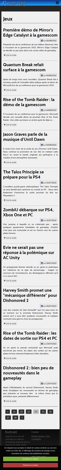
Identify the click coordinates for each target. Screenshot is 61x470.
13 (29, 412)
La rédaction (36, 439)
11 (14, 412)
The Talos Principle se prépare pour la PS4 (23, 174)
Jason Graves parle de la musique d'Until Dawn (25, 137)
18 (15, 417)
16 (50, 412)
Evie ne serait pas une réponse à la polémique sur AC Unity (28, 252)
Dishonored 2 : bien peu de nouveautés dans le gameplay (28, 373)
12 (21, 412)
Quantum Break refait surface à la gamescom (24, 67)
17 (8, 417)
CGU (48, 436)
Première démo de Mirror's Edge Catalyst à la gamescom (30, 32)
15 (43, 412)
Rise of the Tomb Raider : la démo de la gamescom (28, 102)
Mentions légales (38, 436)
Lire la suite (10, 55)
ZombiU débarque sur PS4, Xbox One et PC (28, 212)
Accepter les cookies (30, 459)
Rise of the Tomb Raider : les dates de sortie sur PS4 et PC (30, 335)
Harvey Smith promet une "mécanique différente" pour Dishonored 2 (30, 295)
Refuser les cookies (30, 465)
